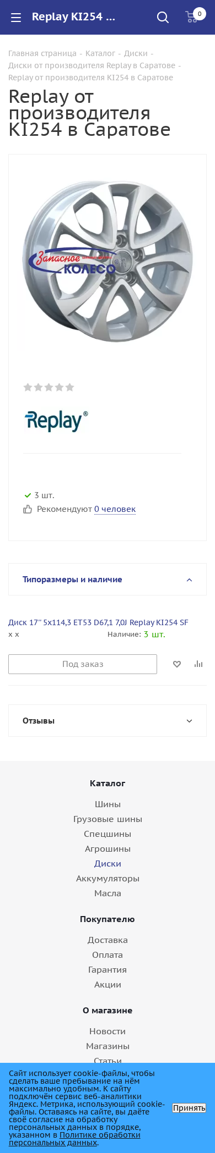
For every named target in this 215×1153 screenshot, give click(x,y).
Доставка (108, 939)
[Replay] (98, 420)
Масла (107, 892)
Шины (108, 803)
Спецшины (107, 833)
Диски (107, 863)
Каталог (107, 782)
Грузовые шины (107, 818)
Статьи (108, 1060)
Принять (189, 1108)
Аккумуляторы (107, 878)
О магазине (108, 1010)
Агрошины (108, 848)
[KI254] (107, 260)
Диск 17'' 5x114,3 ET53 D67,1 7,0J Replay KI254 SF (98, 622)
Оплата (107, 954)
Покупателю (107, 918)
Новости (107, 1030)
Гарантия (107, 969)
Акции (107, 984)
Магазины (108, 1045)
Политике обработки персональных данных (75, 1139)
